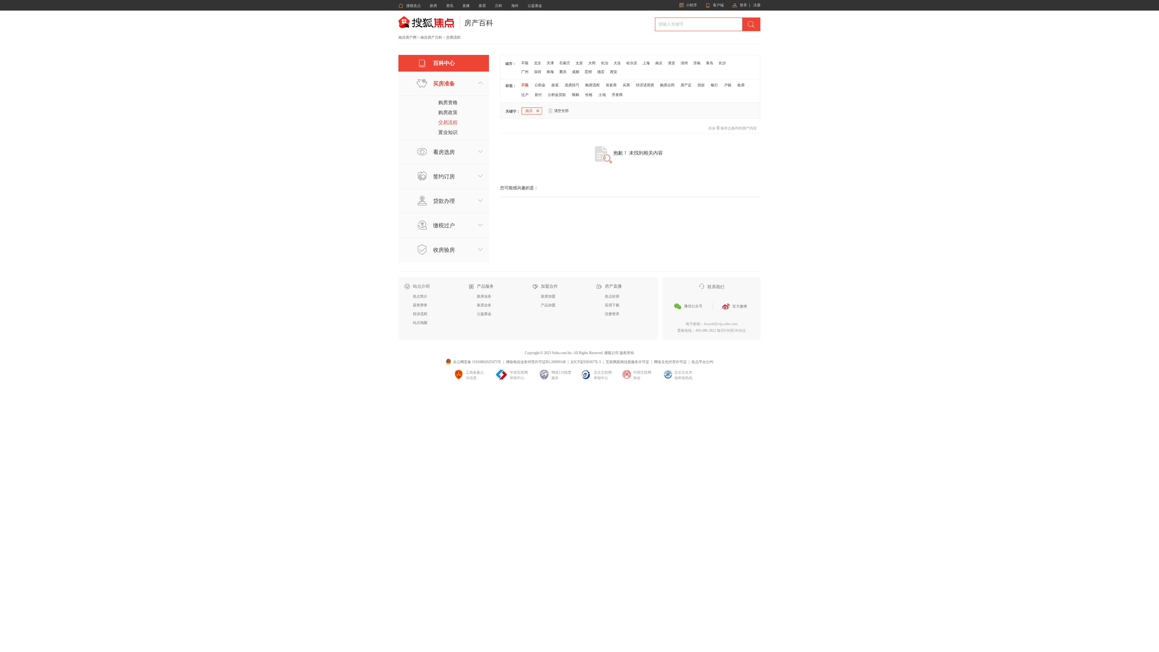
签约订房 (444, 177)
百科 (498, 6)
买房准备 (444, 84)
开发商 (617, 95)
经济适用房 (645, 85)
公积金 (540, 85)
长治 (604, 63)
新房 (433, 6)
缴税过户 (444, 225)
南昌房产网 (407, 37)
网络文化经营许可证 (670, 362)
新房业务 (484, 296)
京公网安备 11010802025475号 (477, 362)
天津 (550, 63)
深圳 (537, 72)
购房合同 (667, 85)
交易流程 (448, 122)
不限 (524, 63)
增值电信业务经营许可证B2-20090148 (536, 362)
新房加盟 (548, 296)
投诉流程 (420, 314)
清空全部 (561, 111)
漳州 (684, 63)
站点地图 (420, 323)
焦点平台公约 (702, 362)
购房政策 (448, 112)
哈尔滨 (631, 63)
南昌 (529, 111)
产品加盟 (548, 305)
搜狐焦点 (409, 6)
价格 (588, 95)
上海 (646, 63)
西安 (613, 72)
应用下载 (612, 305)
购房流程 (592, 85)
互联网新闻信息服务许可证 (627, 362)
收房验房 (444, 250)
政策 (555, 85)
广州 (524, 72)
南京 (659, 63)
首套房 (611, 85)
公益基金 (535, 6)
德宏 (601, 72)
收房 (741, 85)
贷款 (701, 85)
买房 (626, 85)
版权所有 (627, 353)
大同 (591, 63)
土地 (602, 95)
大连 (617, 63)
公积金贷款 (557, 95)
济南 (697, 63)
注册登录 (612, 314)
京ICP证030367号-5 (585, 362)
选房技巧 (572, 85)
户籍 (727, 85)
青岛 (709, 63)
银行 (714, 85)
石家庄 (564, 63)
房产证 (686, 85)
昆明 (588, 72)
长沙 (722, 63)
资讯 (449, 6)
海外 (515, 6)
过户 (524, 95)
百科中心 (444, 63)
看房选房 (444, 152)
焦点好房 (612, 296)
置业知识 (448, 132)
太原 (579, 63)
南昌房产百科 (431, 37)
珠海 (550, 72)
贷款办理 (444, 201)
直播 (466, 6)
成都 (575, 72)
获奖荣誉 (420, 305)
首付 (538, 95)
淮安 (671, 63)
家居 (482, 6)
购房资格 (448, 102)
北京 (537, 63)
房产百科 (478, 23)
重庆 (563, 72)
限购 (575, 95)
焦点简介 (420, 296)
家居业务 (484, 305)
